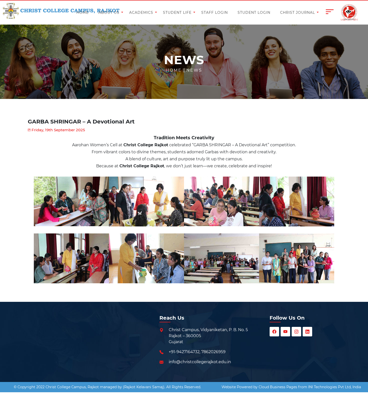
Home (174, 70)
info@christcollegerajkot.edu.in (200, 361)
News (194, 70)
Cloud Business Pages (278, 387)
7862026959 (213, 351)
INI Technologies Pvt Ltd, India (334, 387)
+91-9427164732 (184, 351)
